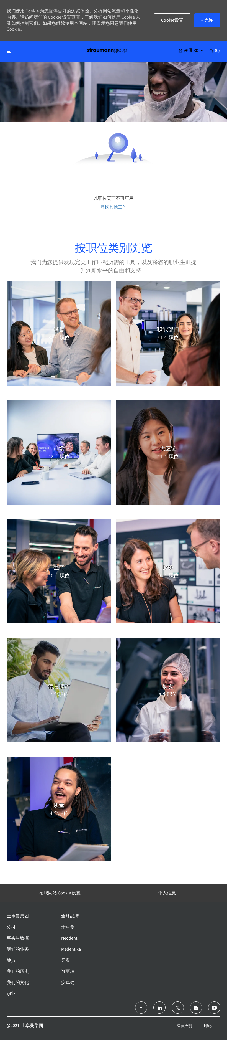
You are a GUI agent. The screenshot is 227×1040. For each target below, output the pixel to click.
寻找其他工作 (113, 207)
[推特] (178, 1007)
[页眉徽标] (107, 50)
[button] (185, 50)
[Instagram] (196, 1007)
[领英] (159, 1007)
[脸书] (141, 1007)
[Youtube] (214, 1007)
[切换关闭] (9, 51)
